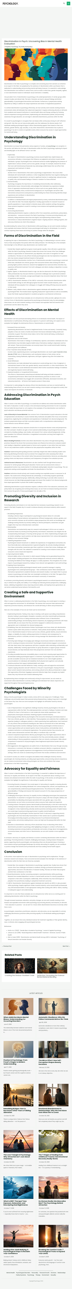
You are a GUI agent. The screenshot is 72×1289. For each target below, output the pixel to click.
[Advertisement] (36, 20)
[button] (64, 3)
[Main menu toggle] (68, 3)
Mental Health (10, 1273)
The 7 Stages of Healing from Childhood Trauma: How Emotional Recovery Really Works (53, 1157)
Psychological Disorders (23, 1273)
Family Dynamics (21, 1275)
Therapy (38, 1275)
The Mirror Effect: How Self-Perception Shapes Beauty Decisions (50, 1062)
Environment (45, 1275)
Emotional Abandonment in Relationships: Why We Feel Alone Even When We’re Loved (53, 1110)
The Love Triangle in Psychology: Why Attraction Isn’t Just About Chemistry (17, 1157)
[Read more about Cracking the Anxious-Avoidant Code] (20, 966)
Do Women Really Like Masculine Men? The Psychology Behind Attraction (52, 1203)
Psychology (14, 47)
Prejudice (8, 47)
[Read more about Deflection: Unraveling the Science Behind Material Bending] (52, 966)
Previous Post (7, 946)
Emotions (53, 1273)
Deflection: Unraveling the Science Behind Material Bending (50, 976)
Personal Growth (44, 1273)
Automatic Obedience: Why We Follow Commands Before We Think (53, 1018)
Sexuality (53, 1275)
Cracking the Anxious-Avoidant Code (19, 975)
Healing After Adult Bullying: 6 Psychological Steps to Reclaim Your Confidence (17, 1252)
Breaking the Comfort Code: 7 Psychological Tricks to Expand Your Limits (52, 1252)
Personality (35, 1273)
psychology (51, 146)
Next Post (66, 946)
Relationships (62, 1273)
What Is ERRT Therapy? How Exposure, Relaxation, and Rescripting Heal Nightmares (16, 1203)
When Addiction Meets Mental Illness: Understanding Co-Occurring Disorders (16, 1019)
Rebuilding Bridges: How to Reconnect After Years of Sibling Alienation (17, 1110)
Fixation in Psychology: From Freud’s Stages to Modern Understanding (15, 1062)
